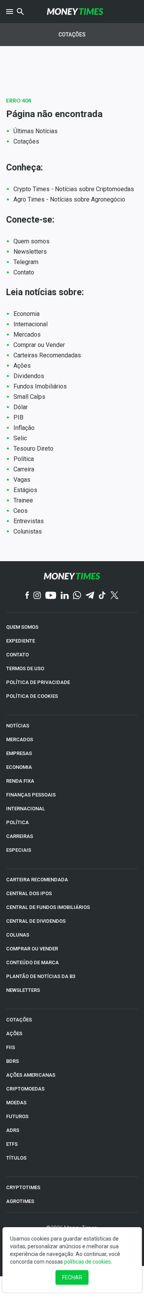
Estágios (25, 490)
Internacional (30, 324)
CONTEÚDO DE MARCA (32, 962)
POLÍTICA (17, 822)
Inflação (24, 427)
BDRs (12, 1061)
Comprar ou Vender (39, 345)
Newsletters (30, 251)
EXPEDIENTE (20, 641)
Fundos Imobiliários (40, 386)
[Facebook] (27, 595)
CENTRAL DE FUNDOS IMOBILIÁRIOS (48, 907)
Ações (22, 365)
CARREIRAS (19, 836)
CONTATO (17, 655)
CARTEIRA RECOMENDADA (37, 879)
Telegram (25, 262)
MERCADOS (19, 739)
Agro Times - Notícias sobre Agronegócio (69, 199)
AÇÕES (14, 1033)
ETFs (12, 1144)
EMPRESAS (19, 753)
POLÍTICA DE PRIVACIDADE (38, 682)
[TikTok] (102, 596)
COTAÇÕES (19, 1020)
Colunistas (27, 531)
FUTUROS (17, 1116)
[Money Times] (75, 11)
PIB (18, 417)
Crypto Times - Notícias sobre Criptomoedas (73, 189)
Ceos (20, 510)
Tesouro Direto (33, 448)
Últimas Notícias (35, 131)
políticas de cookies (87, 1262)
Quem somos (31, 241)
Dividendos (28, 376)
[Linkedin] (65, 595)
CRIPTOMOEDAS (25, 1089)
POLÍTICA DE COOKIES (32, 696)
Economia (26, 313)
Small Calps (29, 396)
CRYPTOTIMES (23, 1187)
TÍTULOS (16, 1158)
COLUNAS (17, 935)
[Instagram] (37, 595)
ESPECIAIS (18, 850)
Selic (20, 438)
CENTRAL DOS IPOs (29, 893)
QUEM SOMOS (22, 627)
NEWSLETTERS (23, 990)
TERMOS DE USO (25, 668)
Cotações (72, 34)
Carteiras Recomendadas (47, 355)
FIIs (10, 1047)
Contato (23, 272)
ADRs (12, 1130)
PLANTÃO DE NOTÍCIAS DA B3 (40, 976)
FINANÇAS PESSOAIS (31, 795)
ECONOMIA (19, 767)
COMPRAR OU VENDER (32, 949)
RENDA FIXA (20, 781)
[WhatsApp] (77, 595)
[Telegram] (89, 595)
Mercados (27, 334)
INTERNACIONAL (25, 808)
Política (23, 459)
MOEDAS (16, 1102)
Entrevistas (28, 521)
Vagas (21, 479)
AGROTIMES (20, 1201)
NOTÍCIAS (17, 726)
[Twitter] (114, 595)
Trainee (23, 500)
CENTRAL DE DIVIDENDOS (36, 921)
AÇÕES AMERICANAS (30, 1075)
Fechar (72, 1277)
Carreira (23, 469)
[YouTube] (50, 595)
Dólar (20, 407)
